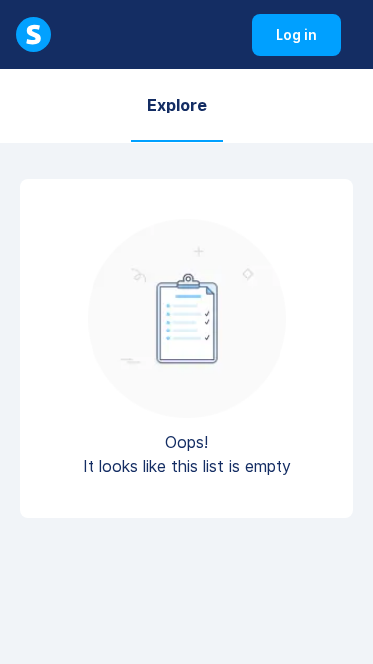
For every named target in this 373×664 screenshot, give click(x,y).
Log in (308, 41)
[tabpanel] (186, 356)
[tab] (177, 105)
